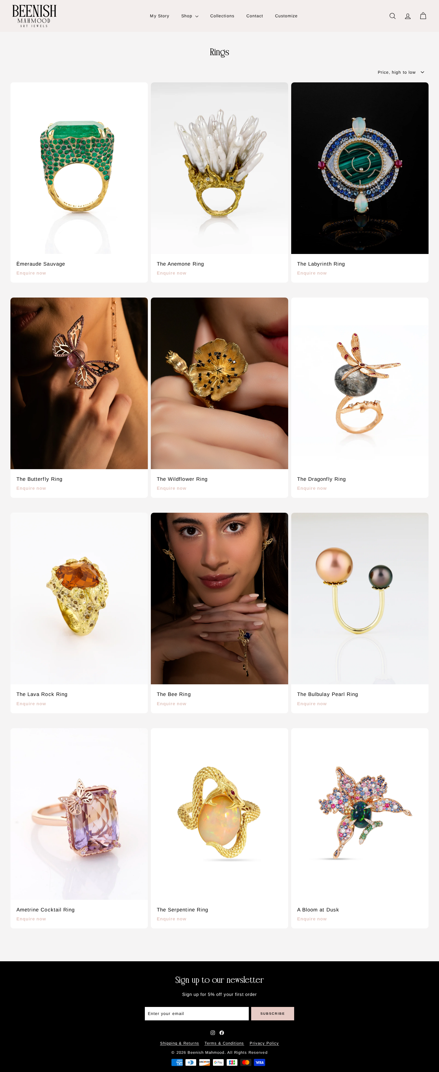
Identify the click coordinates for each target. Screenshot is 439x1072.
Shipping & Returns (179, 1043)
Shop (187, 15)
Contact (254, 15)
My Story (159, 15)
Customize (286, 15)
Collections (222, 15)
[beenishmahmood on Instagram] (213, 1033)
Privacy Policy (264, 1043)
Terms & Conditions (224, 1043)
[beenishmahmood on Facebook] (222, 1033)
